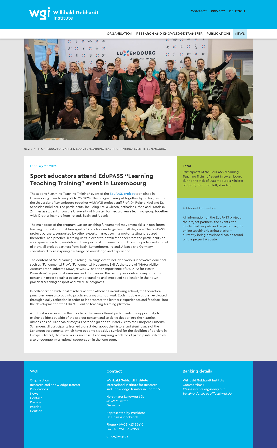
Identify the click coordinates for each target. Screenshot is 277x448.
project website (205, 239)
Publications (219, 33)
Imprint (35, 406)
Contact (199, 11)
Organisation (119, 33)
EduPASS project (122, 193)
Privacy (218, 11)
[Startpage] (64, 13)
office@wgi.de (117, 436)
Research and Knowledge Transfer (169, 33)
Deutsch (237, 11)
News (240, 33)
